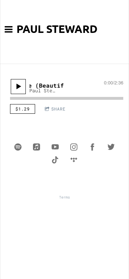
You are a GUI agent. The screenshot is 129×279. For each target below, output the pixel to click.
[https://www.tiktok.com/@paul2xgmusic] (55, 159)
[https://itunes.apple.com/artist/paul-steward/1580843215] (36, 147)
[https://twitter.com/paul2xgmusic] (111, 147)
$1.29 (22, 109)
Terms (64, 197)
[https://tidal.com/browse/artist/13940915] (73, 159)
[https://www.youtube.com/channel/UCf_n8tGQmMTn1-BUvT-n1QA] (55, 147)
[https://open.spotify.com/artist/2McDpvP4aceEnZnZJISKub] (18, 147)
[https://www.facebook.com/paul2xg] (92, 147)
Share (58, 109)
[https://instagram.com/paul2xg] (73, 147)
